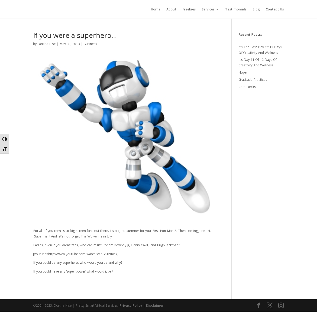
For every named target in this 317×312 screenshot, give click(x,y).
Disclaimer (155, 305)
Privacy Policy (131, 305)
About (171, 9)
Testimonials (235, 9)
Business (90, 44)
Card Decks (247, 86)
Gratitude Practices (253, 79)
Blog (256, 9)
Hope (243, 72)
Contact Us (275, 9)
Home (155, 9)
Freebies (189, 9)
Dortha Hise (47, 44)
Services (208, 9)
